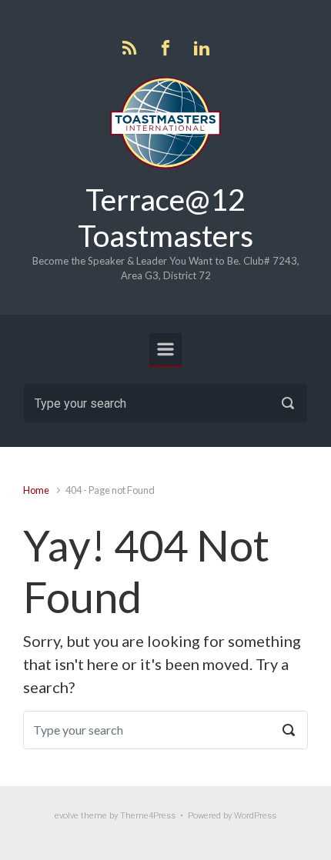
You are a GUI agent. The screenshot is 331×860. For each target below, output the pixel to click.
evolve (67, 816)
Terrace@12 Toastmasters (165, 217)
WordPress (255, 816)
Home (36, 490)
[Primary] (165, 349)
